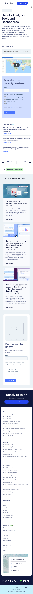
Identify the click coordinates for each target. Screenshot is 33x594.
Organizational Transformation (15, 169)
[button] (31, 7)
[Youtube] (21, 581)
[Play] (17, 65)
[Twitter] (28, 581)
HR (7, 10)
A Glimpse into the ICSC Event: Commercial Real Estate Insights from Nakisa (16, 139)
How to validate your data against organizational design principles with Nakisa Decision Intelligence (16, 245)
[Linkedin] (24, 581)
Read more (6, 133)
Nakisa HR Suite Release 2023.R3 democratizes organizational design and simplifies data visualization (16, 129)
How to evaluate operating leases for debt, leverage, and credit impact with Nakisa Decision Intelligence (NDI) (16, 289)
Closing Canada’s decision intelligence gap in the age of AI (16, 203)
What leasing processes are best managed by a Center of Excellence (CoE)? (16, 148)
